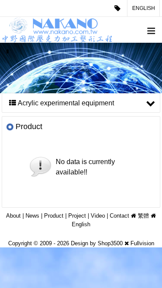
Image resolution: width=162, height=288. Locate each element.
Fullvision (142, 243)
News (32, 215)
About (13, 215)
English (143, 8)
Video (98, 215)
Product (54, 215)
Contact (119, 215)
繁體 (143, 215)
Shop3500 (110, 243)
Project (77, 215)
